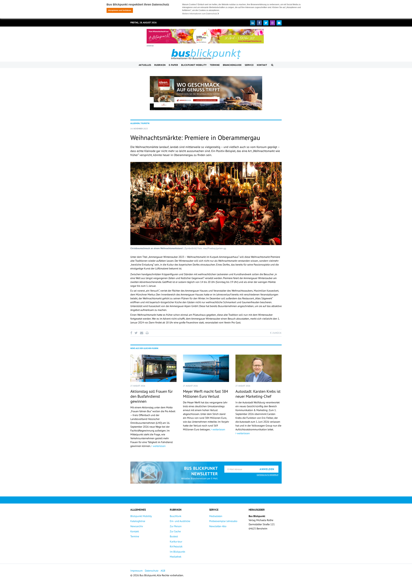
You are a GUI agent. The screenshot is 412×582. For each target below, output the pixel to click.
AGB (163, 570)
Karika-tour (176, 541)
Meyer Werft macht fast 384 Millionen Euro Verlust (205, 394)
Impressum (136, 570)
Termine (215, 65)
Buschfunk (175, 516)
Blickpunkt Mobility (194, 65)
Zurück (277, 332)
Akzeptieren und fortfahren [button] (119, 10)
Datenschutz (151, 570)
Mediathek (175, 556)
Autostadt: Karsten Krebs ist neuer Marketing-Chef (258, 394)
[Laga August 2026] (205, 36)
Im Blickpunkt (177, 551)
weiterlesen (159, 446)
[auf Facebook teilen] (131, 332)
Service (249, 65)
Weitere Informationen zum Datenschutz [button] (200, 14)
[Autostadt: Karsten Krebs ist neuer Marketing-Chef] (258, 368)
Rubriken (160, 65)
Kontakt (262, 65)
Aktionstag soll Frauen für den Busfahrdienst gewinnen (151, 396)
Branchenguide (232, 65)
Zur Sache (175, 531)
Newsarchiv (136, 526)
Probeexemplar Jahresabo (223, 521)
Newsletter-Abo (217, 526)
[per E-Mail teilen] (141, 332)
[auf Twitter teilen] (136, 332)
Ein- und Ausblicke (180, 521)
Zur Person (176, 526)
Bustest (174, 536)
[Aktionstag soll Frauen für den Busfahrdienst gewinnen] (153, 368)
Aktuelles (145, 65)
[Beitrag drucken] (147, 332)
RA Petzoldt (176, 546)
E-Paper (173, 65)
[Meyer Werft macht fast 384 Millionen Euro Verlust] (206, 368)
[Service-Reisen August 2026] (206, 93)
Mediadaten (215, 516)
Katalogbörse (137, 521)
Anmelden (267, 469)
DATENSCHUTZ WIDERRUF (267, 475)
